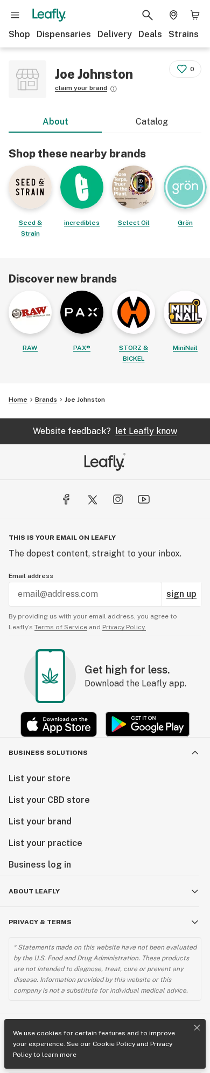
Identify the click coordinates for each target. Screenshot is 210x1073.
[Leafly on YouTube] (144, 499)
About (55, 121)
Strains (184, 34)
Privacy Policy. (124, 627)
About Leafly (34, 891)
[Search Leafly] (147, 15)
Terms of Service (60, 627)
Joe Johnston (85, 399)
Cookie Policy (114, 1044)
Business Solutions (48, 752)
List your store (40, 778)
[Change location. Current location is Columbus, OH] (173, 15)
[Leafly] (49, 15)
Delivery (114, 34)
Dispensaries (64, 34)
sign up (181, 594)
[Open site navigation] (15, 15)
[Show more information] (113, 89)
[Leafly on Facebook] (66, 499)
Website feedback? (105, 431)
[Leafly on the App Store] (58, 724)
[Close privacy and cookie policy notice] (197, 1027)
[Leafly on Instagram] (118, 499)
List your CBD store (49, 800)
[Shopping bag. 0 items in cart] (194, 15)
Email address (31, 576)
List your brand (40, 821)
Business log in (40, 864)
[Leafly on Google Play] (148, 724)
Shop (19, 34)
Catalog (152, 121)
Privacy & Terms (40, 922)
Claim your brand (81, 88)
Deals (150, 34)
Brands (46, 399)
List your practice (45, 843)
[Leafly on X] (92, 499)
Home (18, 399)
